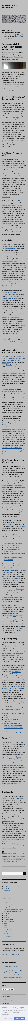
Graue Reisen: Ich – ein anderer (13, 543)
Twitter (6, 886)
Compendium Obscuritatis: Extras (14, 971)
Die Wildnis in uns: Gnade (11, 545)
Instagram (7, 888)
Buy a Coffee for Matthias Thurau (12, 954)
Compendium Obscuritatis (11, 907)
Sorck (5, 932)
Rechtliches (5, 1003)
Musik (5, 925)
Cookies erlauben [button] (19, 1018)
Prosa (9, 855)
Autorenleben (15, 855)
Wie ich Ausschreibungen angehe (13, 732)
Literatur (16, 36)
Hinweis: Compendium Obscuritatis (14, 975)
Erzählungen (5, 38)
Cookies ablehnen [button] (7, 1018)
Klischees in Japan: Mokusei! (12, 547)
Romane (21, 36)
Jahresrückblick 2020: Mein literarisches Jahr (12, 47)
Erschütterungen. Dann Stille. (12, 911)
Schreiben (13, 859)
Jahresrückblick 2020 (13, 858)
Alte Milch (7, 903)
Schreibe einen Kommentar (10, 861)
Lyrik (10, 38)
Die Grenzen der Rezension (12, 723)
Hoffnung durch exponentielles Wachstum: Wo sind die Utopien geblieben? (13, 728)
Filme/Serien (7, 913)
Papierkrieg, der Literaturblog (9, 6)
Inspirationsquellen (9, 919)
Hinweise (6, 917)
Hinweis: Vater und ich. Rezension (14, 973)
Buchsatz (6, 717)
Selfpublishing (8, 930)
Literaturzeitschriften (10, 921)
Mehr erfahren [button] (6, 1014)
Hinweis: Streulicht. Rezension (13, 977)
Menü (4, 11)
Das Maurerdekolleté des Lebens (13, 909)
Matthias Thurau (21, 38)
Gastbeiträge (7, 915)
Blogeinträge (6, 996)
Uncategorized (8, 936)
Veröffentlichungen (20, 859)
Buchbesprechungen (10, 905)
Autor (15, 38)
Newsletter (7, 890)
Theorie (6, 934)
